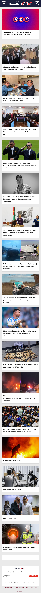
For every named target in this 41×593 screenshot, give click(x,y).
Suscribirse (33, 575)
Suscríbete (20, 591)
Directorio (33, 587)
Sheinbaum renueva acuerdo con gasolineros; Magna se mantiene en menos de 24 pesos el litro (19, 132)
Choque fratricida (9, 518)
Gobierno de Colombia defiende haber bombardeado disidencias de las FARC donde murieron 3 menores (19, 165)
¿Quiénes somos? (8, 587)
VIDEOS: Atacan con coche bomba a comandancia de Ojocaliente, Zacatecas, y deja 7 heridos (20, 398)
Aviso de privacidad (22, 587)
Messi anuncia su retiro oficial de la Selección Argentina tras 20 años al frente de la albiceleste (19, 333)
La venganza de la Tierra (12, 460)
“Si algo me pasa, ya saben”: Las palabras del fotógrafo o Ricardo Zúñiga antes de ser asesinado (19, 199)
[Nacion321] (20, 3)
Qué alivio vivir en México (12, 489)
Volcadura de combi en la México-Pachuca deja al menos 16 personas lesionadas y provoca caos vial (20, 266)
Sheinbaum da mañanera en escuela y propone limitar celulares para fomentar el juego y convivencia (20, 232)
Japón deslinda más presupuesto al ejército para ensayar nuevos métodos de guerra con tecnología (19, 300)
